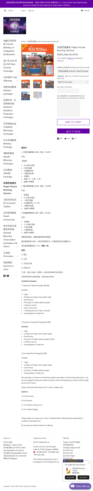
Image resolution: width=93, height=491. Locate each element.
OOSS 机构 (7, 442)
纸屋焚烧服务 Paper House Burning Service (10, 188)
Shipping (70, 58)
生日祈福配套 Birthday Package (9, 143)
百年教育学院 (68, 445)
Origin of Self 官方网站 (71, 442)
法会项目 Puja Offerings (10, 79)
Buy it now (73, 131)
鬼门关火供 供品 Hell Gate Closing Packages (10, 66)
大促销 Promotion (10, 254)
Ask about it (83, 477)
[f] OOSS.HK (68, 458)
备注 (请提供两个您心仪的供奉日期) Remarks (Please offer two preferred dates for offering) (71, 97)
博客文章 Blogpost (10, 458)
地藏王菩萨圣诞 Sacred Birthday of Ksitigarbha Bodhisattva (9, 47)
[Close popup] (89, 462)
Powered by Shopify (30, 486)
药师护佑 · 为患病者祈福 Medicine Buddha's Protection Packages (9, 108)
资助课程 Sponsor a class (8, 266)
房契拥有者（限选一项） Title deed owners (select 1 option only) (73, 77)
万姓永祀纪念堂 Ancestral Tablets (9, 203)
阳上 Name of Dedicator (64, 87)
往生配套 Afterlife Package (7, 173)
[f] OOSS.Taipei (69, 456)
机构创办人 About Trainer (12, 445)
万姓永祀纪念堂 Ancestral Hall (14, 456)
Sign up (31, 10)
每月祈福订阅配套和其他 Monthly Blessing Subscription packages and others (10, 236)
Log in (23, 10)
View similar (70, 477)
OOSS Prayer (19, 486)
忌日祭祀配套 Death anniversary (9, 216)
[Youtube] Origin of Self (71, 448)
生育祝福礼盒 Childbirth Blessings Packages (9, 128)
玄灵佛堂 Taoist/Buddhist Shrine (15, 453)
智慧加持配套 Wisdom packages (9, 90)
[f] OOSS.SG (68, 450)
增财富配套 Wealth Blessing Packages (8, 158)
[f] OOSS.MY (68, 453)
